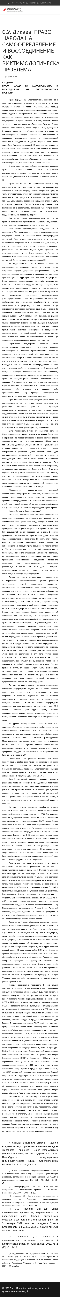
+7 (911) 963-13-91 (17, 3)
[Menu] (56, 10)
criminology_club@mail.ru (40, 3)
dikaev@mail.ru (28, 1164)
